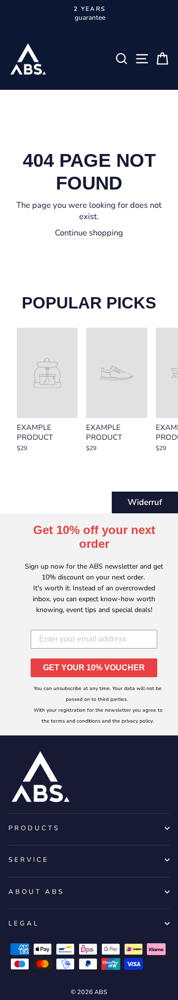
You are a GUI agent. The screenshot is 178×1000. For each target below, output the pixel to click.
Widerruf (145, 502)
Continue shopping (89, 232)
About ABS (36, 891)
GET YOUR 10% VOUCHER (94, 667)
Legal (23, 923)
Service (28, 859)
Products (34, 828)
